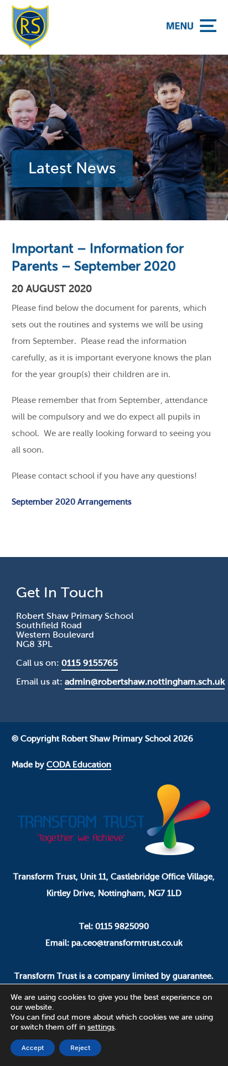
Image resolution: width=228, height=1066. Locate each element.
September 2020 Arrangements (72, 501)
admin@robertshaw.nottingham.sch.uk (145, 681)
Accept (33, 1048)
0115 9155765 (89, 662)
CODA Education (78, 764)
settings (101, 1027)
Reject (80, 1048)
